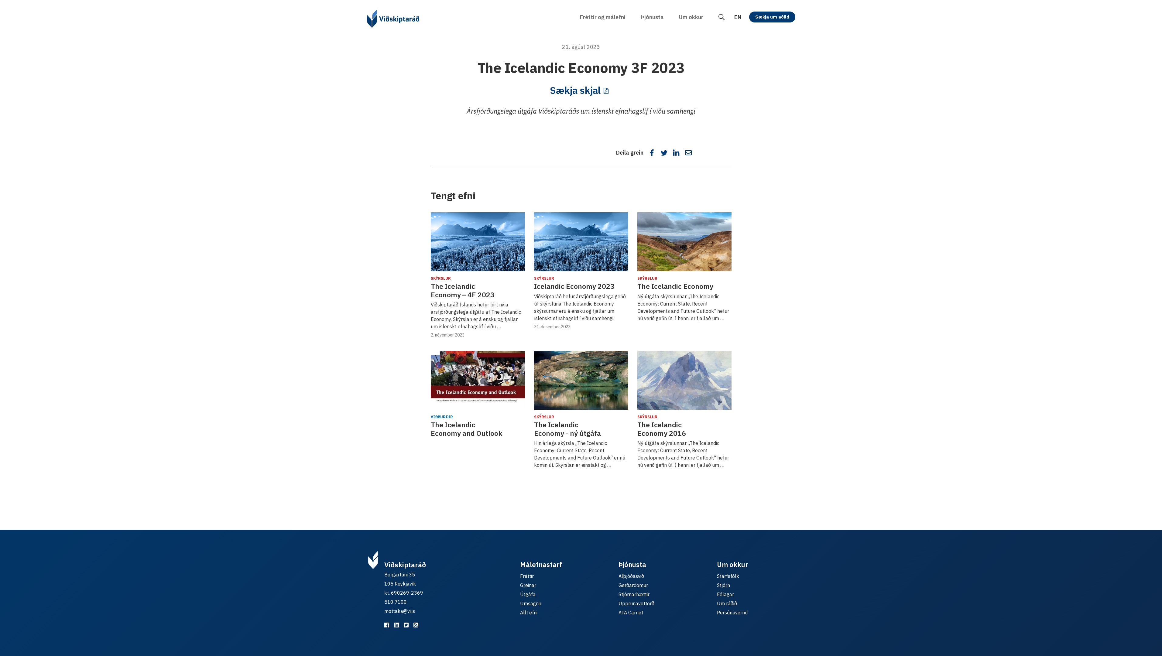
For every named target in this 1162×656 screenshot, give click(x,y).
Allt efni (528, 613)
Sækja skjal (575, 90)
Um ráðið (727, 603)
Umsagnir (530, 603)
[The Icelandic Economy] (684, 241)
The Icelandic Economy (675, 286)
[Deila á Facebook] (652, 153)
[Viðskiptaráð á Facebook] (387, 625)
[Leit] (721, 17)
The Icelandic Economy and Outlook (466, 429)
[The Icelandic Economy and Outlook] (478, 380)
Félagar (725, 594)
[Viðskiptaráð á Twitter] (406, 625)
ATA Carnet (631, 613)
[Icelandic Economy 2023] (581, 241)
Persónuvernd (732, 613)
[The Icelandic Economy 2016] (684, 380)
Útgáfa (528, 594)
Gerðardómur (633, 585)
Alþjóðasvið (631, 576)
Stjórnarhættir (634, 594)
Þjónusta (652, 17)
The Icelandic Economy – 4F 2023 (463, 290)
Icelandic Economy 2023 (574, 286)
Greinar (528, 585)
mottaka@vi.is (399, 611)
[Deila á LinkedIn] (676, 153)
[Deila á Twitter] (664, 153)
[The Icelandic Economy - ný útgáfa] (581, 380)
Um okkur (691, 17)
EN (737, 17)
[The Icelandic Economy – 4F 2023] (478, 241)
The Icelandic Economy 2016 (661, 429)
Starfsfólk (728, 576)
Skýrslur (441, 278)
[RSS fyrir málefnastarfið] (416, 625)
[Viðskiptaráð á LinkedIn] (396, 625)
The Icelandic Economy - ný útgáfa (567, 429)
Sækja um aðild (772, 17)
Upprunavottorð (636, 603)
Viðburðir (442, 417)
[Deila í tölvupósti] (688, 153)
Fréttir (527, 576)
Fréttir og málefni (603, 17)
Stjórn (723, 585)
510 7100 (395, 602)
